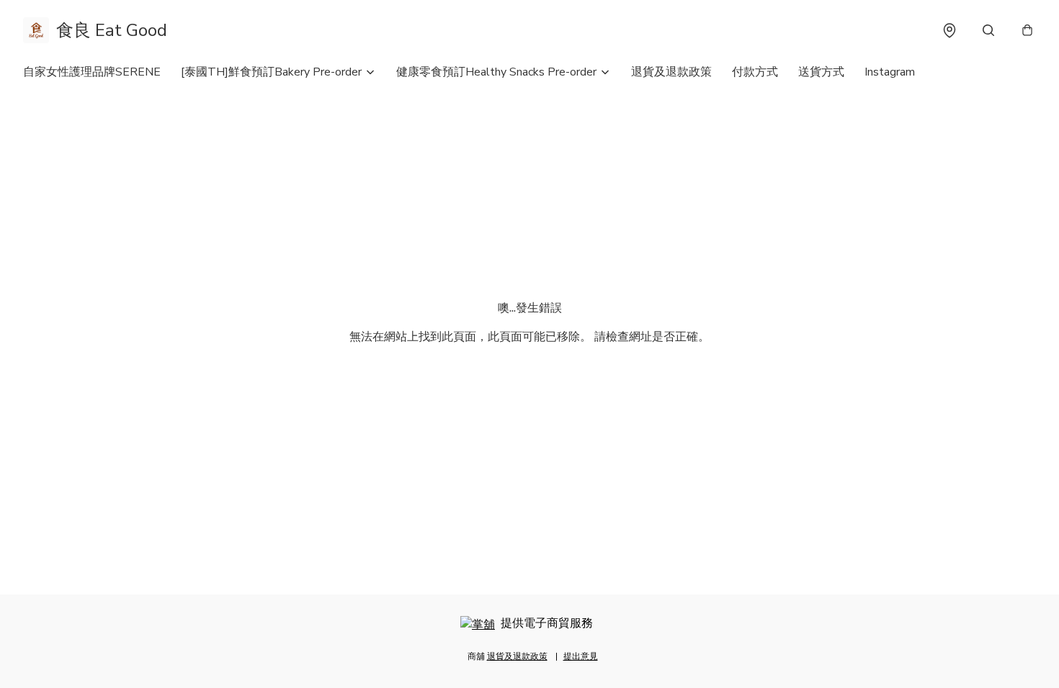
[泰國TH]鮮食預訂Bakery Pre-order (271, 72)
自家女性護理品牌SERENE (92, 72)
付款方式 (755, 72)
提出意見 (580, 656)
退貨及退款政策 (671, 72)
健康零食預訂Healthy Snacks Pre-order (496, 72)
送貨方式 (821, 72)
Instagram (889, 72)
